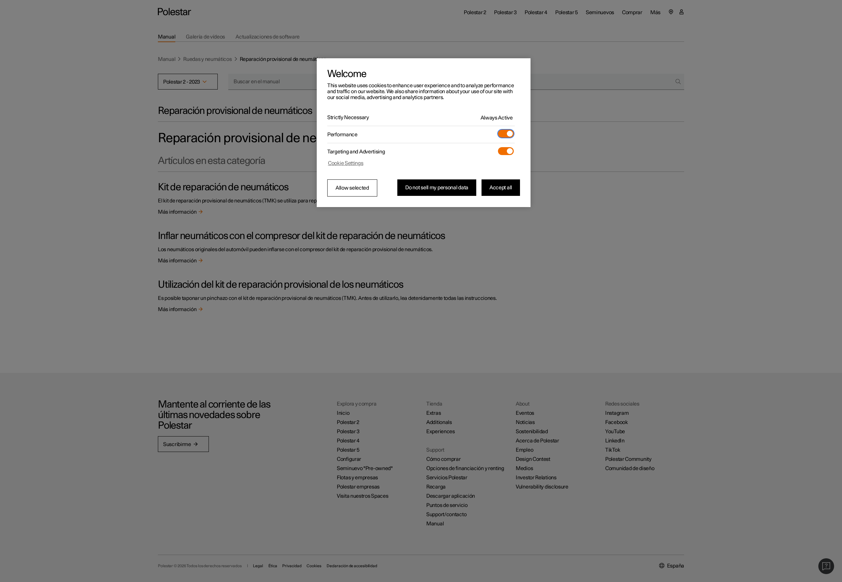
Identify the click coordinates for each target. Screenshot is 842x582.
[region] (424, 132)
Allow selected (352, 188)
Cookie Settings (345, 163)
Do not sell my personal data (436, 187)
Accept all (500, 187)
